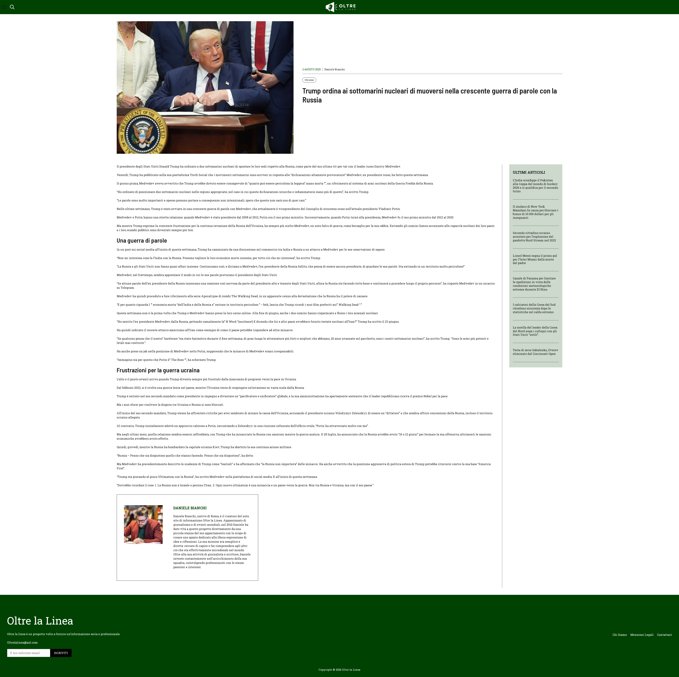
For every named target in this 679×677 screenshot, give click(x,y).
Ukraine (309, 79)
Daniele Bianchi (334, 69)
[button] (12, 7)
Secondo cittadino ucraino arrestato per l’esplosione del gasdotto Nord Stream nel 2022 (534, 236)
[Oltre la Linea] (341, 7)
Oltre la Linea (351, 669)
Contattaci (664, 635)
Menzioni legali (642, 635)
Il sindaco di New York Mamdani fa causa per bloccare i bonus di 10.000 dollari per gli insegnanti (535, 212)
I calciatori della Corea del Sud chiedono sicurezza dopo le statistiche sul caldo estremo (534, 308)
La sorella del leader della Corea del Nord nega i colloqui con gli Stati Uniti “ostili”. (535, 331)
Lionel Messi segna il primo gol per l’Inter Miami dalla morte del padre (535, 259)
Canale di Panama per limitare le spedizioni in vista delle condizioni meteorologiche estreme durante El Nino (534, 283)
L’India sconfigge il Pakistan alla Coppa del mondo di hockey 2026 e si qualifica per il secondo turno (535, 185)
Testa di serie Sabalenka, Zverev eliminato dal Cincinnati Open (535, 352)
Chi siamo (620, 635)
